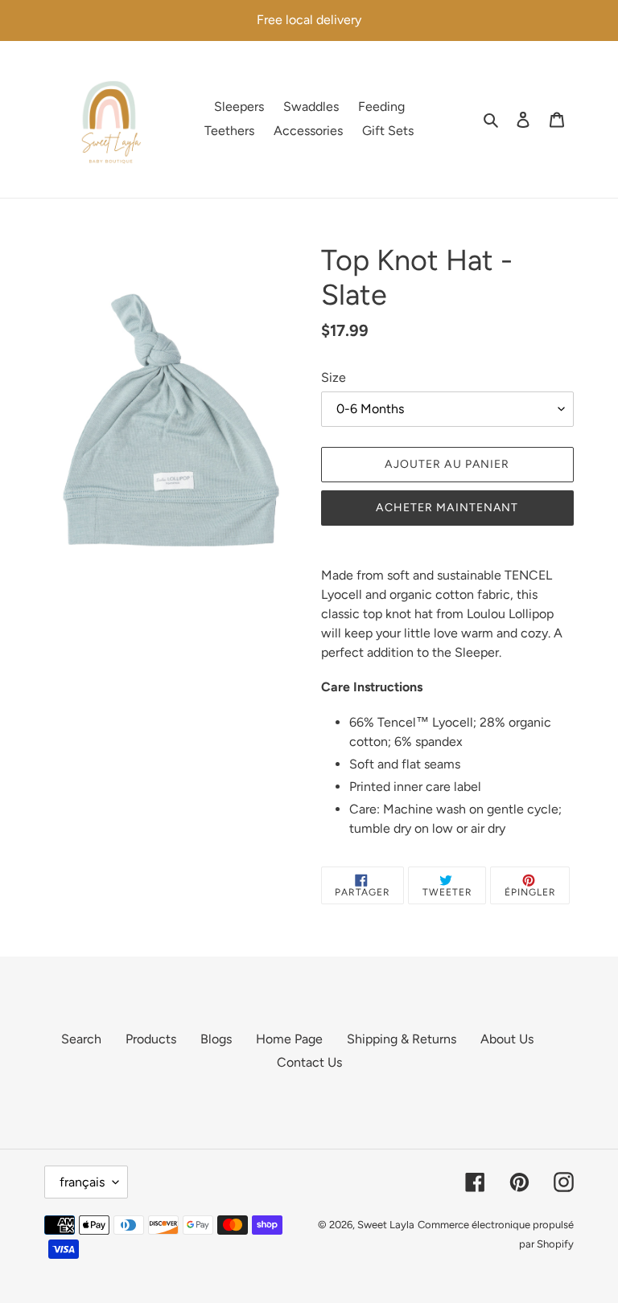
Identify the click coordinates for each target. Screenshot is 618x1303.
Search (81, 1039)
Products (151, 1039)
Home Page (289, 1039)
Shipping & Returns (401, 1039)
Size (333, 377)
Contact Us (309, 1062)
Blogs (216, 1039)
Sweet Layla (385, 1225)
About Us (507, 1039)
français (82, 1182)
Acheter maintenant (447, 507)
